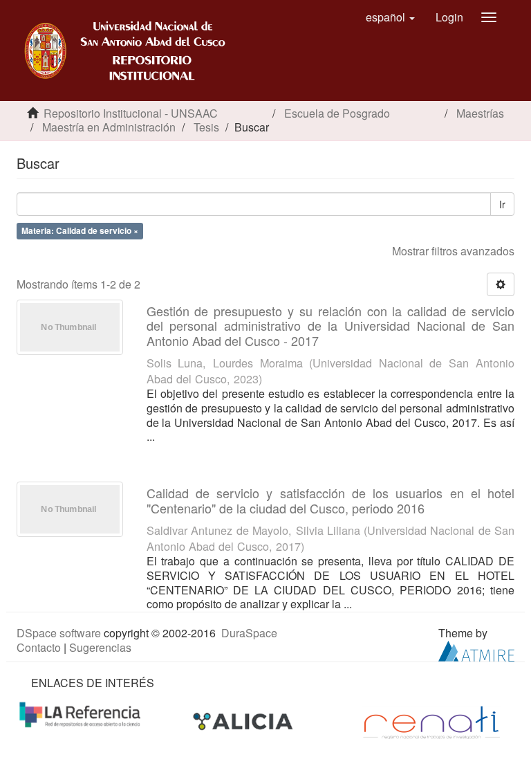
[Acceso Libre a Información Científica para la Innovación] (244, 721)
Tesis (206, 127)
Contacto (39, 647)
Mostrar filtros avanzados (453, 251)
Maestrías (480, 113)
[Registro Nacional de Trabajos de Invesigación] (431, 721)
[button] (390, 17)
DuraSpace (249, 633)
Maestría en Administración (109, 127)
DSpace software (59, 633)
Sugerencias (100, 647)
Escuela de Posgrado (337, 113)
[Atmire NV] (476, 649)
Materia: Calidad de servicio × (79, 230)
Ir (502, 204)
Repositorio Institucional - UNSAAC (131, 113)
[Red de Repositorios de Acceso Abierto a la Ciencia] (82, 713)
